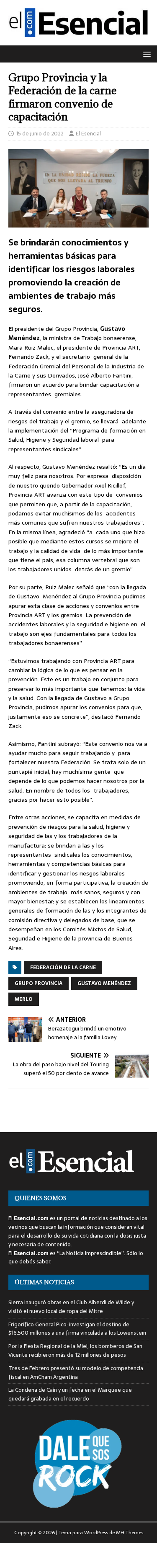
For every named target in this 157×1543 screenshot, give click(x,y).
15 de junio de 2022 (40, 133)
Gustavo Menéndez (104, 983)
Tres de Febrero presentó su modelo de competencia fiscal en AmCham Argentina (75, 1372)
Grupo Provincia (38, 983)
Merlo (24, 999)
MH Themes (129, 1532)
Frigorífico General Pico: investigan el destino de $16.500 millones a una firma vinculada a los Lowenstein (77, 1329)
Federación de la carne (63, 967)
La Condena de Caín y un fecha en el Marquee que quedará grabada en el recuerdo (70, 1394)
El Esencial (88, 133)
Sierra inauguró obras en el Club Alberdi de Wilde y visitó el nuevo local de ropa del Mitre (71, 1306)
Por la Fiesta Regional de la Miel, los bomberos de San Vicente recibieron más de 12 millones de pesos (75, 1350)
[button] (145, 54)
